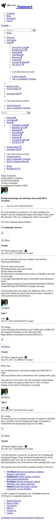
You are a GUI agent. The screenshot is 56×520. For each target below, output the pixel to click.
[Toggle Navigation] (10, 26)
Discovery (16, 57)
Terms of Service (14, 500)
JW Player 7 (17, 65)
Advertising (17, 55)
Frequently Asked (19, 47)
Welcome (11, 37)
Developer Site (13, 94)
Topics (9, 42)
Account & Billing (20, 62)
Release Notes (13, 86)
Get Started (11, 40)
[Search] (34, 30)
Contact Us (11, 510)
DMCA (10, 508)
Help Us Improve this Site (18, 161)
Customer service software (22, 517)
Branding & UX (19, 50)
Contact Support (19, 76)
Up (2, 240)
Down (7, 240)
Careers (10, 513)
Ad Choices (12, 505)
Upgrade (5, 25)
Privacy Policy (13, 503)
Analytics (16, 60)
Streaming (16, 52)
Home (9, 166)
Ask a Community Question (24, 79)
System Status (13, 89)
